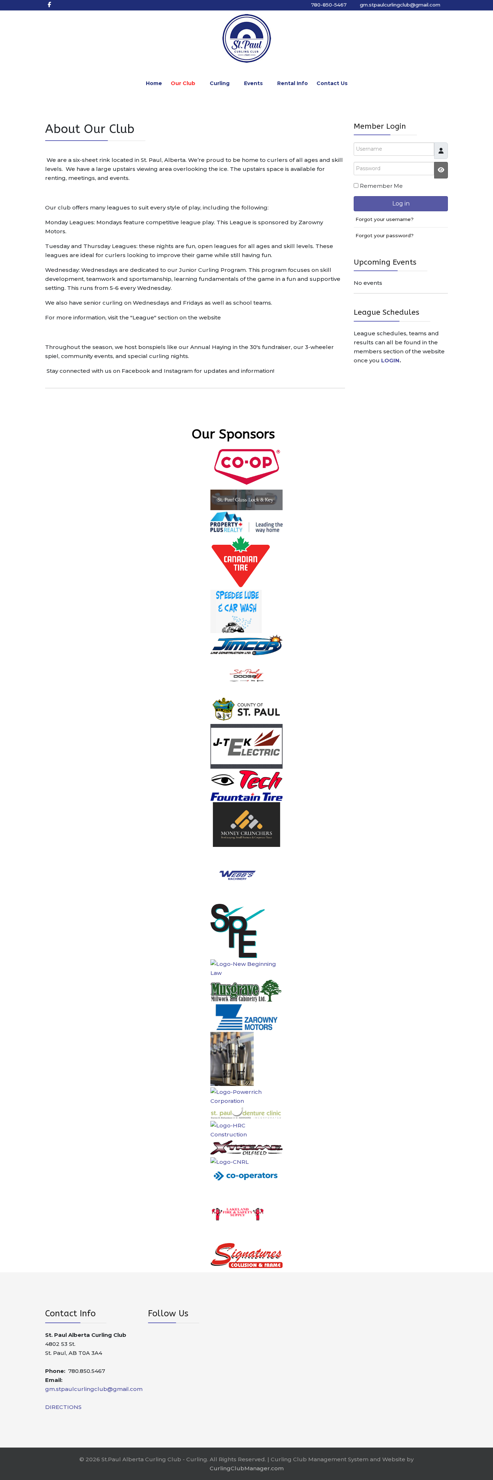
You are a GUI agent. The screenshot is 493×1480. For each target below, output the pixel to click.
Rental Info (292, 83)
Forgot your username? (384, 219)
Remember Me (381, 185)
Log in (401, 203)
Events (253, 83)
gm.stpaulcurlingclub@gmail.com (401, 5)
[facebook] (49, 4)
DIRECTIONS (63, 1407)
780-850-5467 (328, 5)
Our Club (183, 83)
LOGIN (390, 360)
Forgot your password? (384, 235)
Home (154, 83)
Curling (220, 83)
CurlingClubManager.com (247, 1468)
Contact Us (332, 83)
